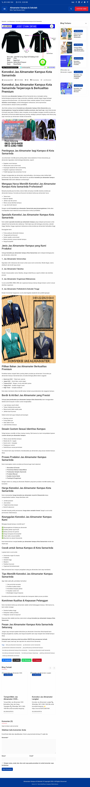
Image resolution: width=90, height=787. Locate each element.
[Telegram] (84, 2)
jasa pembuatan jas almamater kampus (33, 647)
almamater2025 (8, 80)
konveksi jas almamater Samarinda (11, 653)
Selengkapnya (8, 711)
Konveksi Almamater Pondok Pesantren (77, 63)
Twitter (18, 660)
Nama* (4, 756)
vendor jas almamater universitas (10, 655)
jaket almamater (78, 58)
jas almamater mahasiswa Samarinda (11, 647)
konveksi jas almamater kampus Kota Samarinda (14, 650)
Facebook (8, 660)
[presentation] (50, 668)
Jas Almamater (47, 80)
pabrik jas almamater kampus (47, 653)
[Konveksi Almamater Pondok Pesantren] (66, 61)
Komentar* (5, 737)
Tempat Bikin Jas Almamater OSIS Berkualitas (79, 49)
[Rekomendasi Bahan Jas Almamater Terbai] (66, 34)
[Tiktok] (82, 2)
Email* (31, 756)
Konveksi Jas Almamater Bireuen (78, 90)
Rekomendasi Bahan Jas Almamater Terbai (78, 36)
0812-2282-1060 (7, 2)
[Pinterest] (87, 2)
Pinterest (38, 660)
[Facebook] (76, 2)
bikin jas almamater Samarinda (14, 645)
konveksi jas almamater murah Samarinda (39, 650)
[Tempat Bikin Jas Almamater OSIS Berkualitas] (66, 47)
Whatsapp (27, 660)
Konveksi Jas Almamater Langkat (78, 76)
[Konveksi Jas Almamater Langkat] (14, 683)
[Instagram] (79, 2)
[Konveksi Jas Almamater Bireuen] (43, 683)
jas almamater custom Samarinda (31, 645)
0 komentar (35, 80)
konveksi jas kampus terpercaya (30, 653)
